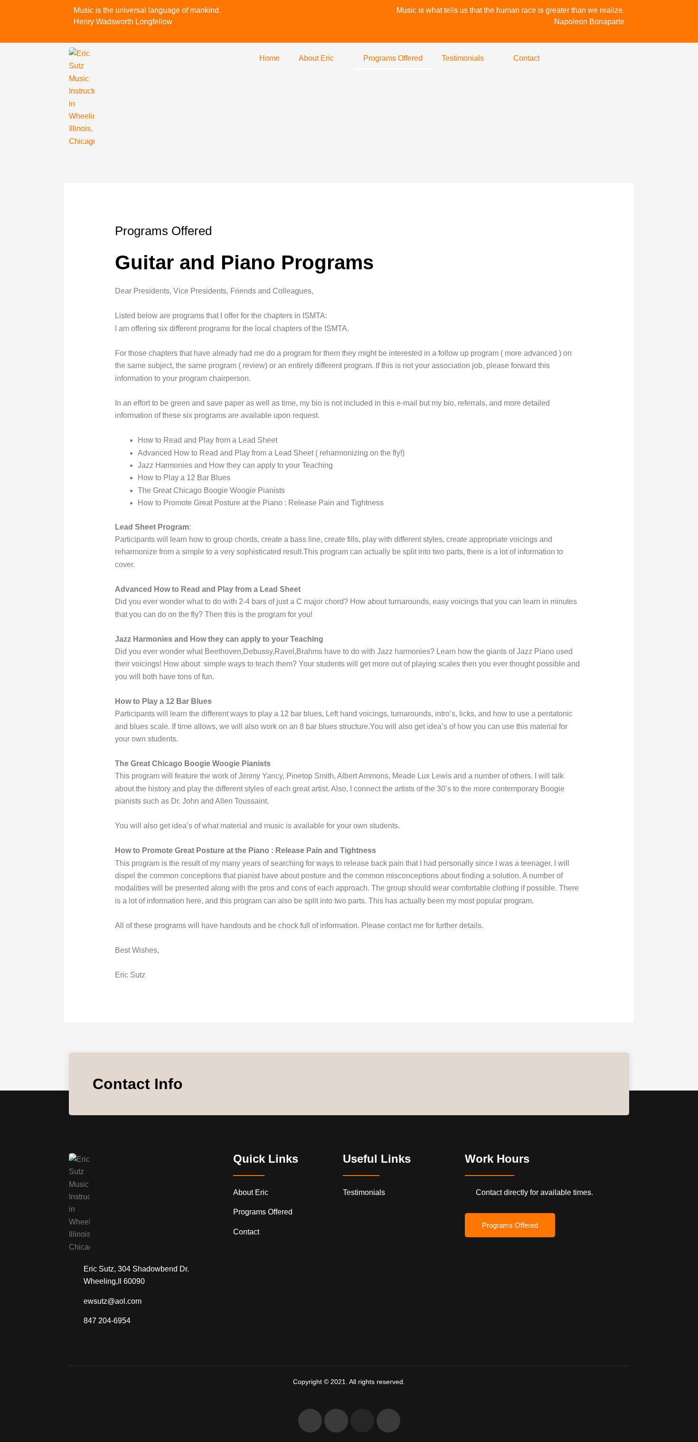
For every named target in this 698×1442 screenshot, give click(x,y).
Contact (526, 58)
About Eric (316, 58)
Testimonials (463, 58)
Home (269, 58)
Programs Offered (393, 58)
